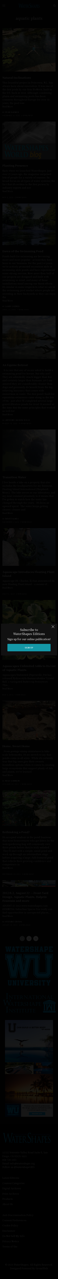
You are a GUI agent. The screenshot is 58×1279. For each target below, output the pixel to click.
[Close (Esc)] (53, 628)
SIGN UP (29, 647)
